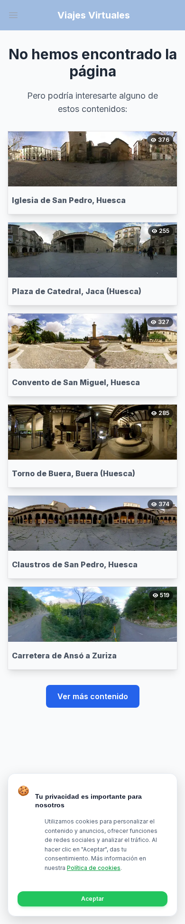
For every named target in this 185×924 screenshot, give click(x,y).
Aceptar (92, 898)
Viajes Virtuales (93, 15)
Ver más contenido (92, 696)
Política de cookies (93, 867)
